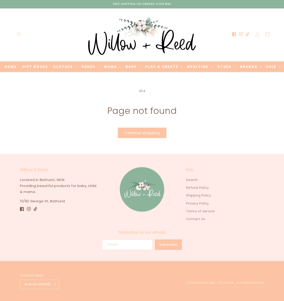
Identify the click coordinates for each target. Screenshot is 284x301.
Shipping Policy (198, 195)
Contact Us (195, 219)
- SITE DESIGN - (226, 283)
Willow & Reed (206, 283)
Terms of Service (200, 211)
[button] (19, 34)
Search (192, 180)
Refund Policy (197, 187)
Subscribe (168, 244)
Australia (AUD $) (38, 284)
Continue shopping (142, 132)
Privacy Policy (197, 203)
